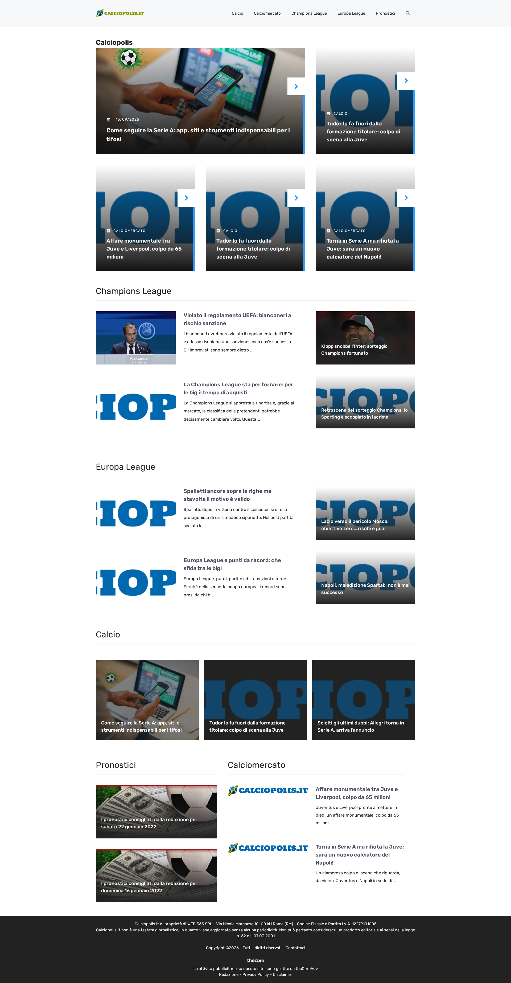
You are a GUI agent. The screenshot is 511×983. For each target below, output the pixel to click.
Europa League (351, 13)
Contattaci (295, 947)
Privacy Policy (255, 974)
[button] (408, 13)
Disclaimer (282, 974)
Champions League (309, 13)
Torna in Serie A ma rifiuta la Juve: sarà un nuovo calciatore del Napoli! (363, 248)
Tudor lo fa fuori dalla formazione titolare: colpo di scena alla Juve (363, 131)
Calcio (237, 13)
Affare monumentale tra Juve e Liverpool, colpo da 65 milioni (144, 248)
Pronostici (385, 13)
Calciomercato (267, 13)
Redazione (228, 974)
